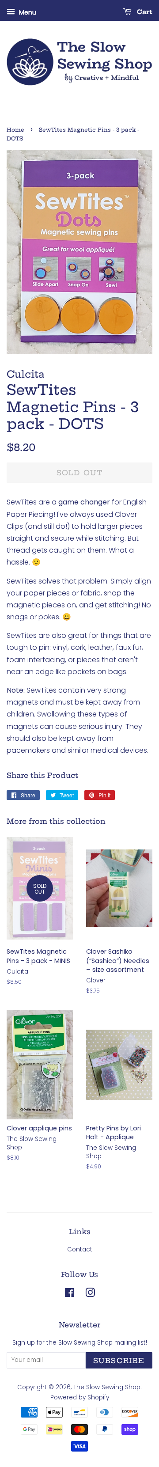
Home (15, 129)
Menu (26, 12)
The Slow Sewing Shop (106, 1387)
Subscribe (119, 1360)
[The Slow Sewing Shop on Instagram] (90, 1294)
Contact (79, 1249)
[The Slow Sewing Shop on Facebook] (69, 1294)
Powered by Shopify (79, 1397)
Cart (143, 12)
